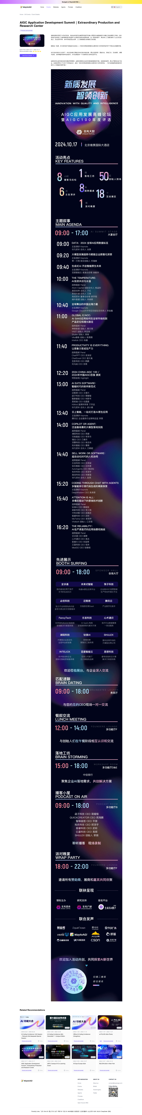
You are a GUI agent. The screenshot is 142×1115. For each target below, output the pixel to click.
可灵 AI (65, 1111)
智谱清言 (77, 1111)
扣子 (56, 1111)
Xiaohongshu (97, 1090)
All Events (27, 14)
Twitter (95, 1093)
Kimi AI (46, 1111)
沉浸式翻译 (83, 1111)
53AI (94, 1111)
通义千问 (51, 1111)
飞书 (42, 1111)
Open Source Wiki (83, 1103)
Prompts (70, 7)
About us (95, 1083)
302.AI (99, 1111)
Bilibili (95, 1086)
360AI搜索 (71, 1111)
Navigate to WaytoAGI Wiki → (71, 2)
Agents (63, 7)
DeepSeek (104, 1111)
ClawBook (79, 7)
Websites (56, 7)
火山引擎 (90, 1111)
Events (49, 7)
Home (42, 7)
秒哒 (109, 1111)
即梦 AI (60, 1111)
